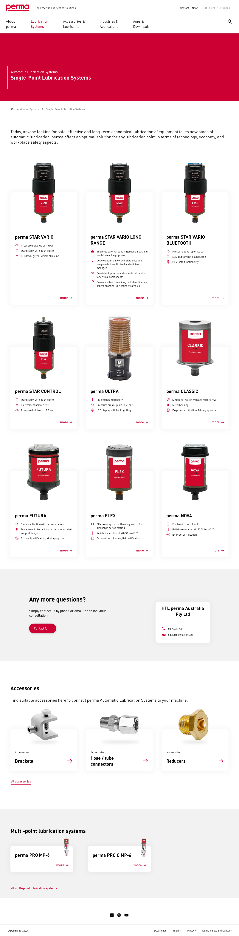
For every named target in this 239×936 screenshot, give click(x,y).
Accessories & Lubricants (74, 24)
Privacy (191, 930)
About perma (11, 24)
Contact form (42, 628)
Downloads (160, 930)
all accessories (21, 781)
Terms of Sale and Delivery (217, 930)
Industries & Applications (109, 24)
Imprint (177, 930)
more (64, 297)
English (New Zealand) (219, 7)
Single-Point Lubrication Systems (65, 109)
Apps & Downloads (141, 24)
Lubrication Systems (39, 24)
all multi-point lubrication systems (34, 888)
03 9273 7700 (175, 628)
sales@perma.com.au (180, 634)
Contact (184, 8)
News (195, 8)
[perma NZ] (17, 7)
